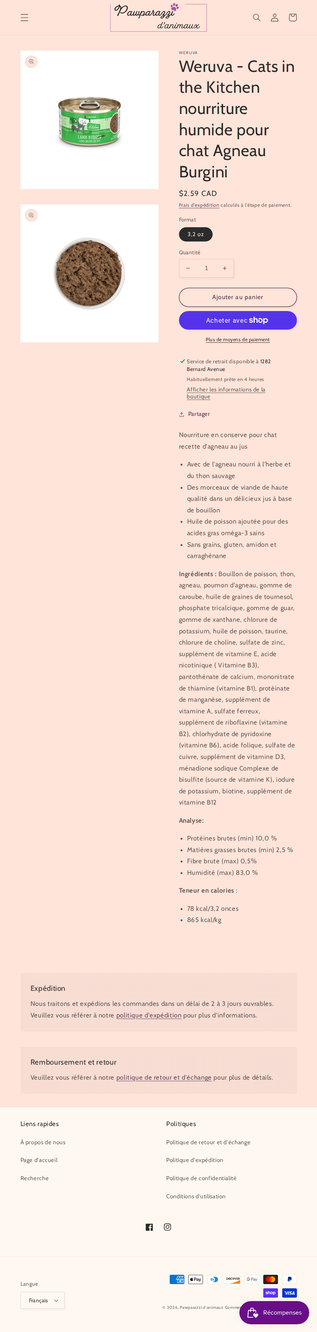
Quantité (190, 252)
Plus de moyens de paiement (238, 339)
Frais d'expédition (199, 205)
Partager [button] (199, 413)
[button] (24, 17)
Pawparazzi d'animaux (201, 1307)
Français (38, 1300)
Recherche (34, 1178)
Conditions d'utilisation (196, 1196)
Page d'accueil (39, 1160)
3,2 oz (195, 234)
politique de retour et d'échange (164, 1077)
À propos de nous (43, 1142)
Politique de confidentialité (201, 1178)
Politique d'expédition (194, 1160)
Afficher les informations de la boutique (226, 393)
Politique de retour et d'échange (208, 1142)
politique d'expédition (149, 1015)
